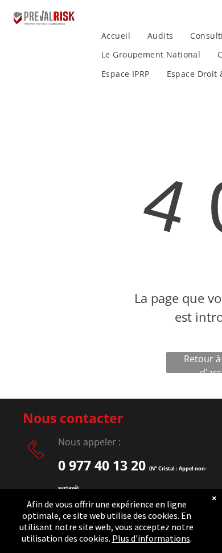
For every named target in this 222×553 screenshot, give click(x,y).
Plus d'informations (151, 538)
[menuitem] (116, 36)
